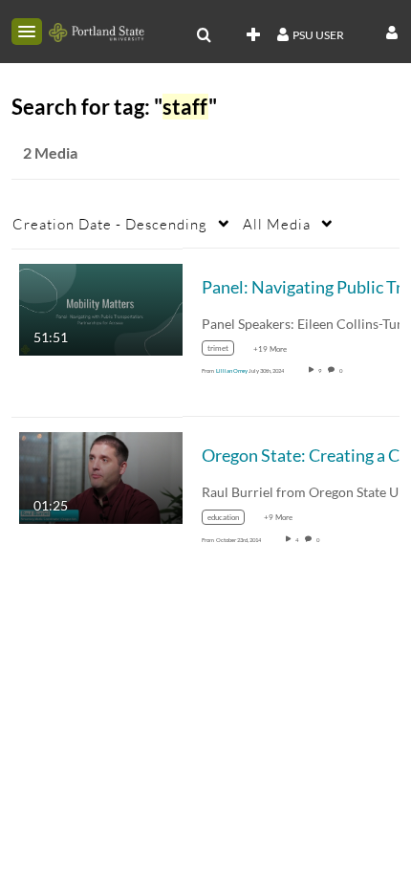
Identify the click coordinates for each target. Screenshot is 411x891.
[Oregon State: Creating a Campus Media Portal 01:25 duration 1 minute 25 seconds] (101, 476)
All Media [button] (277, 223)
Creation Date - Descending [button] (109, 223)
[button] (26, 31)
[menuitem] (204, 35)
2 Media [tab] (50, 152)
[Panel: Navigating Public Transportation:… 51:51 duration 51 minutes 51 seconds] (101, 307)
